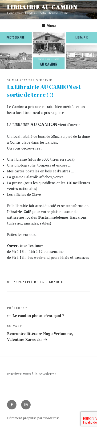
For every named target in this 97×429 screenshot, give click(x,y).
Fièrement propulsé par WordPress (33, 418)
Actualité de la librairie (38, 282)
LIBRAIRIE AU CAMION (42, 7)
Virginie (44, 80)
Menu (51, 26)
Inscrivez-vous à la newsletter (31, 373)
